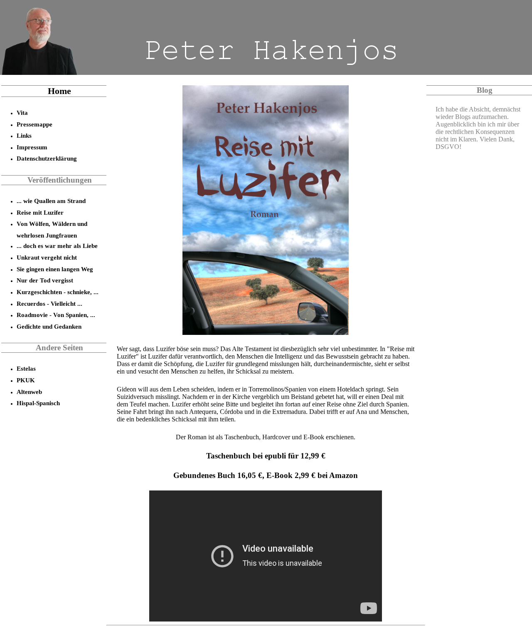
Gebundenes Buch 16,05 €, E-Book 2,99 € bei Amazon (265, 475)
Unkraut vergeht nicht (47, 257)
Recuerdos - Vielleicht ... (49, 303)
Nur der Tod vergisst (45, 280)
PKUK (26, 380)
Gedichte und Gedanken (49, 326)
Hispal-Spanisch (38, 402)
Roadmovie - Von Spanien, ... (56, 314)
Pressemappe (34, 124)
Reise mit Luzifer (40, 212)
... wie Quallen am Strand (51, 200)
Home (59, 91)
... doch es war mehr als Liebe (57, 245)
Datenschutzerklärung (47, 158)
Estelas (26, 368)
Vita (22, 112)
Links (24, 135)
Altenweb (29, 391)
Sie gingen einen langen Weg (55, 268)
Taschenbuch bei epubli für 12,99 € (265, 455)
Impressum (32, 147)
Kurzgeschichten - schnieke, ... (58, 291)
